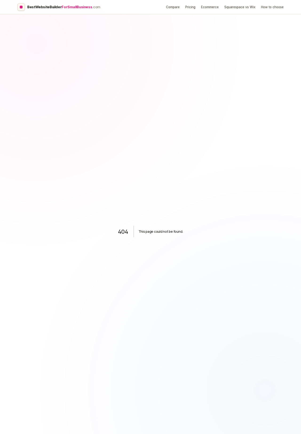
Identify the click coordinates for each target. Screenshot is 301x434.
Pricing (190, 7)
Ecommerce (210, 7)
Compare (173, 7)
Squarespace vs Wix (239, 7)
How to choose (272, 7)
